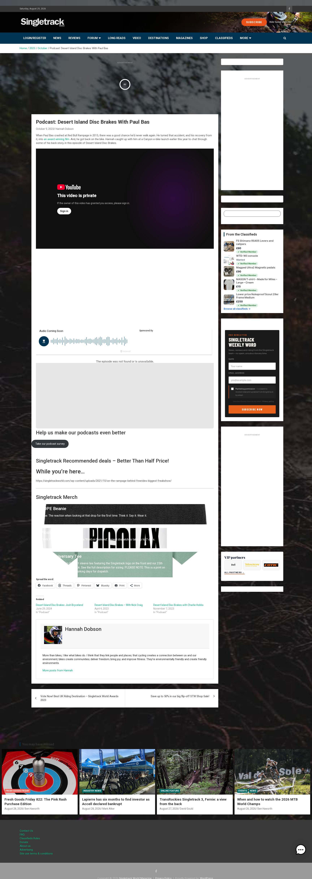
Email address (236, 373)
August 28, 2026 (14, 808)
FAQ (22, 834)
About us (25, 846)
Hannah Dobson (65, 128)
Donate (24, 842)
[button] (301, 850)
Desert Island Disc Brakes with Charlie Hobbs (178, 605)
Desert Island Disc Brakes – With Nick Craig (119, 605)
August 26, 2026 (246, 808)
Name (231, 359)
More (244, 38)
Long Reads (116, 38)
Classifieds (224, 38)
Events (242, 791)
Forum (93, 38)
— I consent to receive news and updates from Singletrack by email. (254, 392)
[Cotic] (271, 565)
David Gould (186, 808)
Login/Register (34, 38)
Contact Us (26, 830)
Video (137, 38)
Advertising (26, 849)
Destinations (158, 38)
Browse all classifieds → (237, 308)
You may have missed (38, 744)
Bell (233, 565)
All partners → (234, 572)
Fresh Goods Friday (17, 791)
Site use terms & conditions (36, 853)
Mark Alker (108, 808)
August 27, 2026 (169, 808)
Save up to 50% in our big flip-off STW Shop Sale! (180, 696)
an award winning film (56, 139)
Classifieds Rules (30, 838)
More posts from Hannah (58, 670)
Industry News (92, 791)
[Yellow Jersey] (252, 565)
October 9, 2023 (45, 128)
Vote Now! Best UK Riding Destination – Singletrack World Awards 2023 (79, 698)
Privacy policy (268, 401)
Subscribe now (252, 409)
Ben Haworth (32, 808)
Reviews (74, 38)
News (57, 38)
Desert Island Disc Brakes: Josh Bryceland (59, 605)
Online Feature (170, 791)
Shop (204, 38)
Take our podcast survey (50, 443)
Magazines (184, 38)
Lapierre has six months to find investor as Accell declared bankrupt (116, 801)
